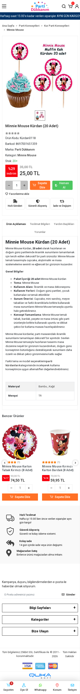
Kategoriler (40, 619)
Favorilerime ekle (19, 193)
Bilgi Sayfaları (40, 608)
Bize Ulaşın (40, 631)
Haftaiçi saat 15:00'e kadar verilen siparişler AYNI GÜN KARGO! (40, 16)
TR (40, 395)
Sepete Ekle (42, 185)
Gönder (70, 594)
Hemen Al (64, 185)
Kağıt (52, 386)
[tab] (16, 224)
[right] (75, 463)
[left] (4, 463)
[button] (70, 5)
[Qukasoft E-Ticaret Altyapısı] (40, 676)
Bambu (43, 386)
